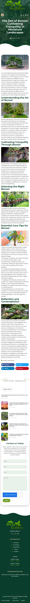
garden (5, 360)
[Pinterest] (25, 15)
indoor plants (10, 360)
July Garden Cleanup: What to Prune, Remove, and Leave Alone (14, 395)
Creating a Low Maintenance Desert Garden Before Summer (18, 435)
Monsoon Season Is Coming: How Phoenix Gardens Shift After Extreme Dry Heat (19, 425)
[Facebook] (21, 15)
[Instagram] (23, 15)
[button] (2, 15)
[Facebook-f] (12, 534)
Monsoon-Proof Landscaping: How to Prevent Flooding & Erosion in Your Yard (19, 404)
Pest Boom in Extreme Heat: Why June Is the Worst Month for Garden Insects (18, 414)
